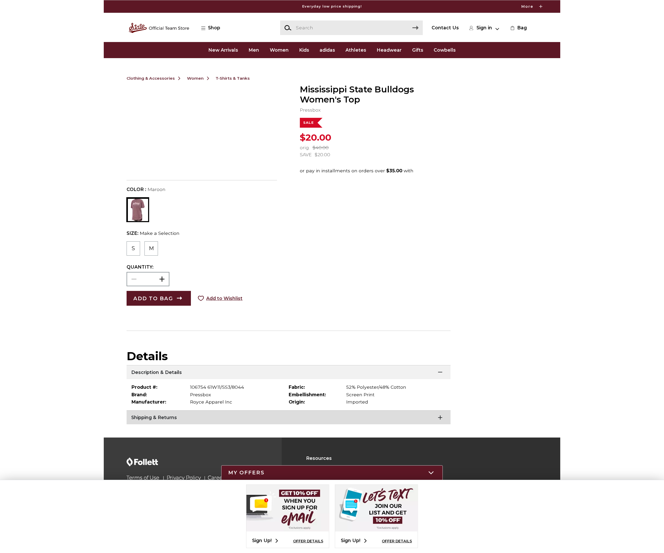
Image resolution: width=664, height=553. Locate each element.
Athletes (355, 50)
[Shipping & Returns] (289, 417)
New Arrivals (223, 50)
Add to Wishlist (224, 298)
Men (253, 50)
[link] (518, 27)
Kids (304, 50)
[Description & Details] (289, 371)
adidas (327, 50)
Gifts (417, 50)
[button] (332, 6)
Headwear (389, 50)
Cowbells (445, 50)
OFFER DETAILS (308, 541)
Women (279, 50)
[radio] (133, 248)
